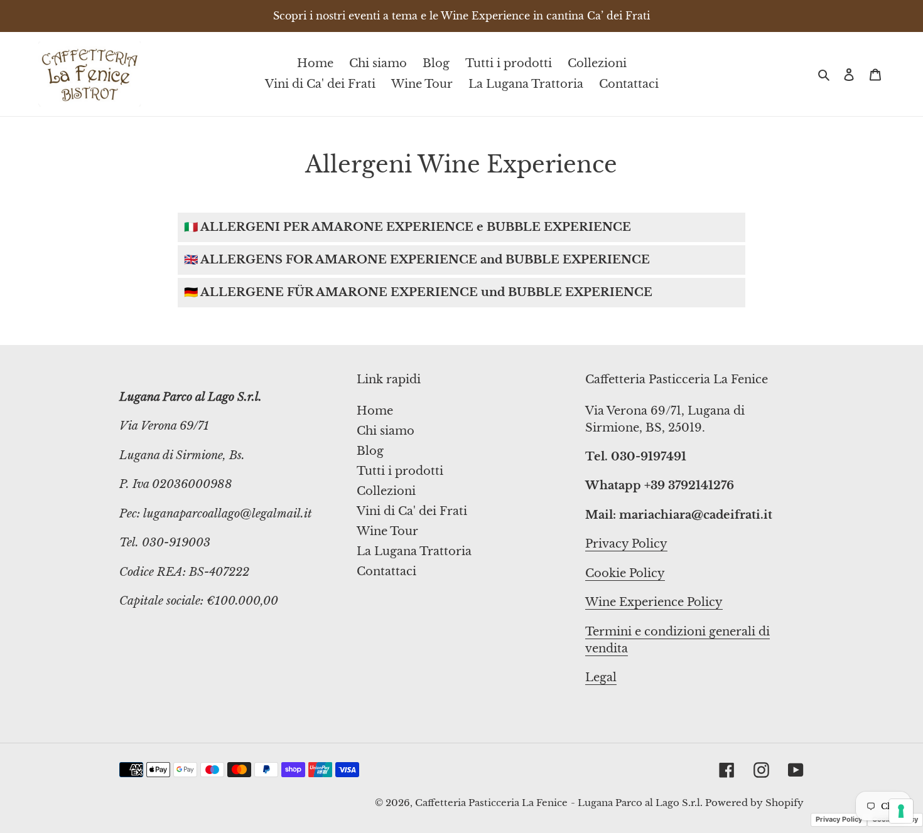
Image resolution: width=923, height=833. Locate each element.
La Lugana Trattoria (414, 551)
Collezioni (386, 491)
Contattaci (386, 571)
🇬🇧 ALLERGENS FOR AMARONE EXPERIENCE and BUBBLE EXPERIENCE (417, 260)
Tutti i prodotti (400, 471)
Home (375, 411)
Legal (601, 677)
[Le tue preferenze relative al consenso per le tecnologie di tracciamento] (901, 811)
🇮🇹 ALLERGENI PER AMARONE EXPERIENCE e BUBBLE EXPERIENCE (407, 227)
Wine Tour (387, 531)
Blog (370, 451)
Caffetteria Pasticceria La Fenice (491, 803)
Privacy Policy (626, 544)
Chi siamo (385, 431)
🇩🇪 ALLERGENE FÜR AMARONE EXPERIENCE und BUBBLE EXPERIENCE (418, 292)
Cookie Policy (625, 573)
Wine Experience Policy (654, 602)
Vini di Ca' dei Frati (412, 511)
